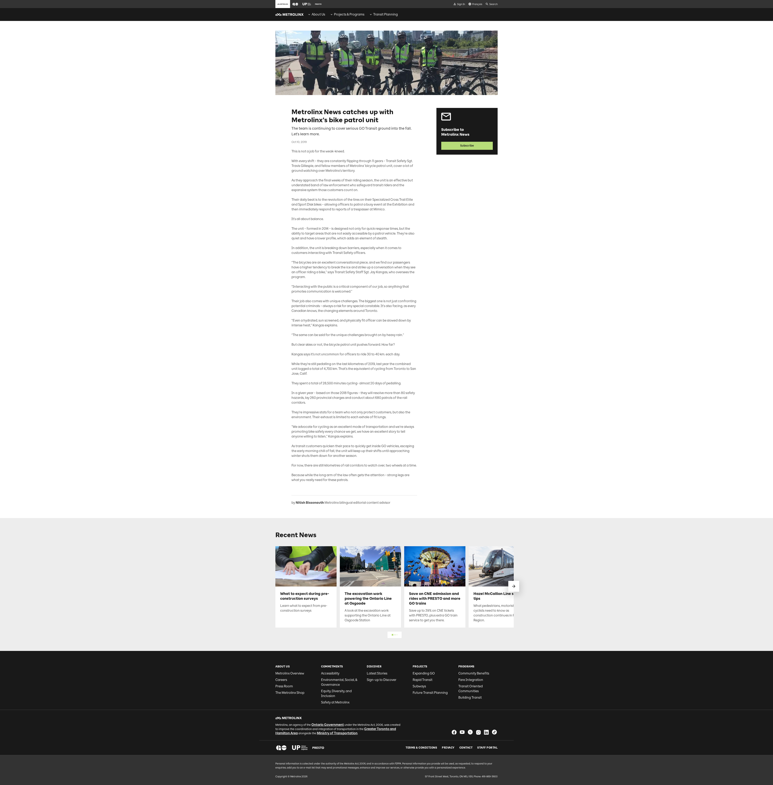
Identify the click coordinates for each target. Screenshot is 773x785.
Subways (419, 686)
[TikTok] (494, 732)
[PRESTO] (318, 747)
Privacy (448, 748)
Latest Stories (377, 673)
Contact (466, 748)
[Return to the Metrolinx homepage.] (289, 14)
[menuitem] (316, 14)
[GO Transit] (281, 747)
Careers (281, 680)
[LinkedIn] (486, 732)
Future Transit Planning (430, 693)
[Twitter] (470, 732)
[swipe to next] (513, 586)
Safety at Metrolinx (335, 702)
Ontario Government (327, 725)
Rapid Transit (422, 680)
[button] (295, 4)
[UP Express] (300, 747)
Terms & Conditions (421, 748)
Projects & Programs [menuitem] (349, 14)
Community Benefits (473, 673)
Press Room (284, 686)
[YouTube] (462, 732)
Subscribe (467, 145)
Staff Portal (487, 748)
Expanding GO (424, 673)
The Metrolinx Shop (289, 693)
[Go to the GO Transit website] (295, 4)
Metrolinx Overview (289, 673)
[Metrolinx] (288, 718)
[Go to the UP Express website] (307, 4)
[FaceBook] (454, 732)
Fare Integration (470, 680)
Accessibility (330, 673)
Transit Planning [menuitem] (385, 14)
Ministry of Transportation (337, 733)
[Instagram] (478, 732)
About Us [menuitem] (318, 14)
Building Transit (470, 697)
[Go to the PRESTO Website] (318, 4)
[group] (316, 14)
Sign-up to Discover (381, 680)
